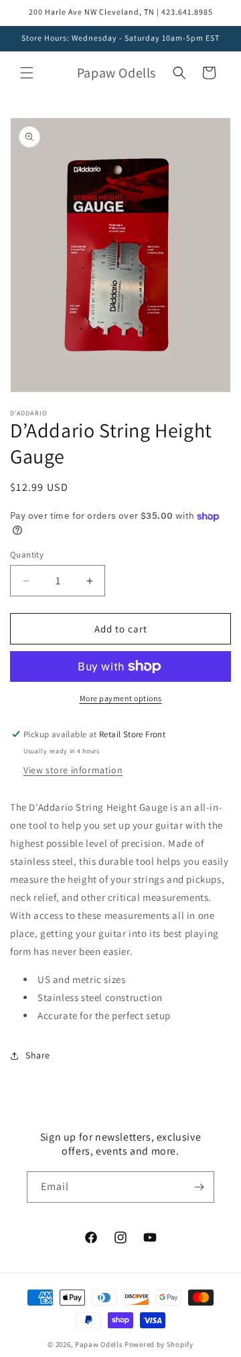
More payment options (121, 698)
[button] (27, 72)
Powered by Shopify (159, 1344)
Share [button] (37, 1055)
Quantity (27, 554)
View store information (73, 770)
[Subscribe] (199, 1187)
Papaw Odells (99, 1344)
